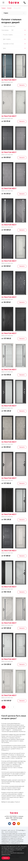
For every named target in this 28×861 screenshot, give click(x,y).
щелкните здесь (5, 854)
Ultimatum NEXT (17, 8)
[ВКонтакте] (9, 823)
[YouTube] (14, 823)
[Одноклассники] (18, 823)
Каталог (9, 8)
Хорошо (5, 858)
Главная (3, 8)
